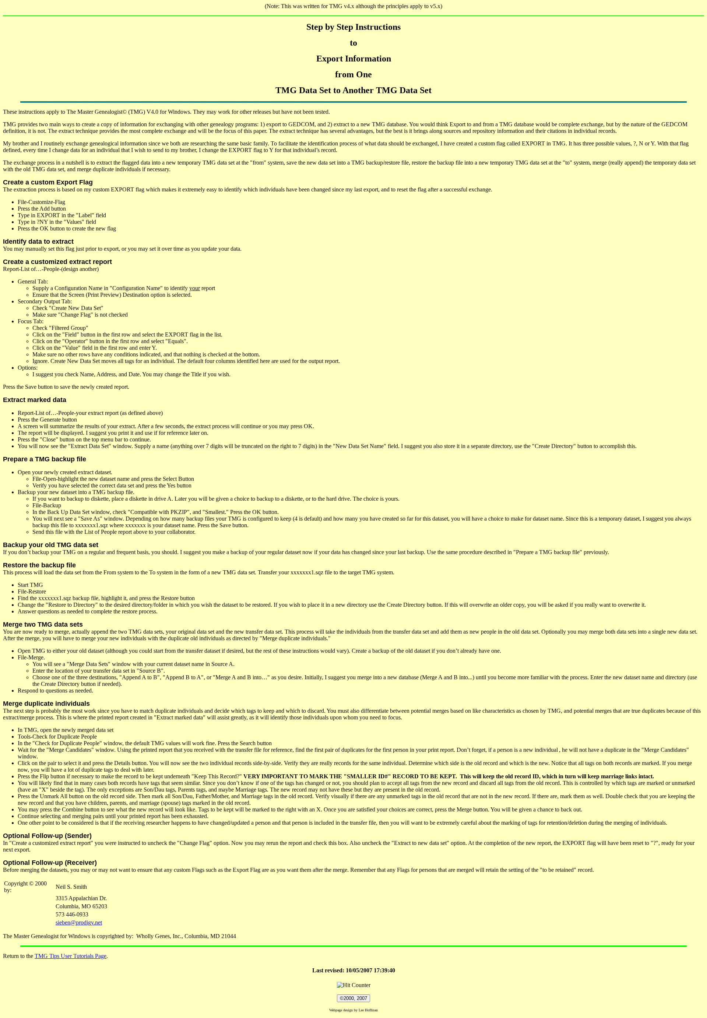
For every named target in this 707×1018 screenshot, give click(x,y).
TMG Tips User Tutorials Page (70, 956)
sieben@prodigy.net (79, 922)
